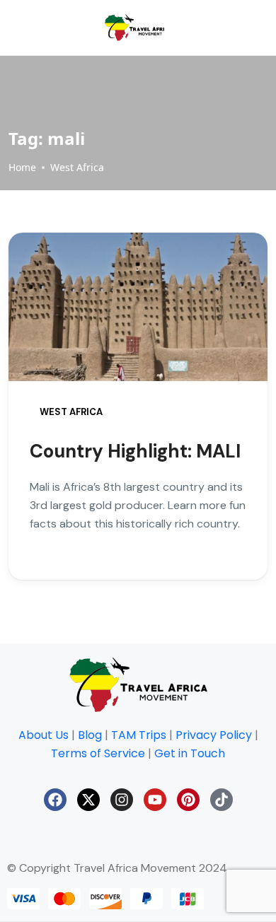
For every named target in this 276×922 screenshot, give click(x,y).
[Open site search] (233, 27)
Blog (90, 735)
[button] (170, 28)
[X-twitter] (88, 799)
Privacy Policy (214, 735)
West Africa (77, 167)
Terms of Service (98, 753)
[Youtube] (155, 799)
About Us (43, 735)
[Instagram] (121, 799)
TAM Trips (138, 735)
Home (22, 167)
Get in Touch (189, 753)
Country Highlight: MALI (135, 451)
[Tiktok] (221, 799)
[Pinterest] (188, 799)
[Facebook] (55, 799)
